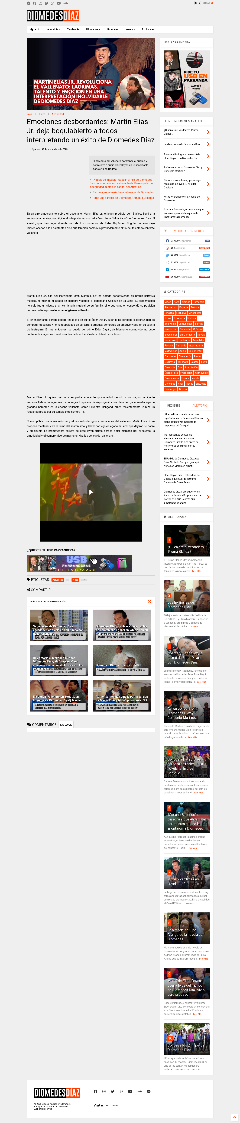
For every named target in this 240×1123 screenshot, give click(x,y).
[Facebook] (34, 3)
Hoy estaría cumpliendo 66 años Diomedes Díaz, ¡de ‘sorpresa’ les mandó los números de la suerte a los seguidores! (58, 663)
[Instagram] (40, 3)
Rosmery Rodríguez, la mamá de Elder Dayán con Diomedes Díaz (184, 657)
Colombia (170, 367)
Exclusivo (181, 312)
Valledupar (171, 351)
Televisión (170, 323)
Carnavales (201, 372)
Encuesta (201, 383)
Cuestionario (172, 378)
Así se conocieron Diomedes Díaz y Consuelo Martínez (182, 713)
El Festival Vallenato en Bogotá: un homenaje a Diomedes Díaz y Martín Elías (57, 700)
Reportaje (170, 340)
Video (42, 114)
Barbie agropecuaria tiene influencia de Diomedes (123, 192)
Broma (183, 389)
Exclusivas (148, 29)
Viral (180, 383)
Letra (204, 362)
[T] (28, 3)
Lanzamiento (187, 334)
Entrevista (179, 318)
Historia (191, 318)
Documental (195, 351)
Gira (180, 367)
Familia (199, 323)
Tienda (189, 383)
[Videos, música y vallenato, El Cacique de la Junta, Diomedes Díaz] (53, 19)
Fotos (168, 318)
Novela (201, 334)
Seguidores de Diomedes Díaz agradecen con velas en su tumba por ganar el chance (58, 630)
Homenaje (198, 302)
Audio (182, 351)
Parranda (181, 345)
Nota (176, 302)
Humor (185, 378)
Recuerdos (171, 307)
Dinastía (169, 312)
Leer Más (196, 571)
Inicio (36, 29)
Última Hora (93, 29)
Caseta (195, 362)
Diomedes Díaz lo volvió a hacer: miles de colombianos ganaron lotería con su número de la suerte (122, 630)
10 (170, 1038)
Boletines (112, 29)
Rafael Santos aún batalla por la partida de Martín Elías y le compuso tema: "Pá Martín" (122, 700)
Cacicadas (170, 356)
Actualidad (58, 114)
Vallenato (182, 362)
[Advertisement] (149, 16)
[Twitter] (46, 3)
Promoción (186, 372)
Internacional (196, 345)
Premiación (191, 367)
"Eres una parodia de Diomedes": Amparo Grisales (123, 197)
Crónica (197, 329)
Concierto (185, 329)
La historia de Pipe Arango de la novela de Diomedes (185, 934)
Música (195, 307)
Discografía (185, 356)
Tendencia (73, 29)
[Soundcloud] (65, 3)
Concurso (170, 383)
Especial (184, 307)
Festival (169, 345)
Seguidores (171, 334)
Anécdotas (53, 29)
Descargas (171, 389)
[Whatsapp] (52, 3)
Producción (171, 329)
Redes (197, 356)
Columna (170, 362)
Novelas (130, 29)
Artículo (186, 302)
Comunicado (186, 323)
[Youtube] (59, 3)
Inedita (195, 378)
